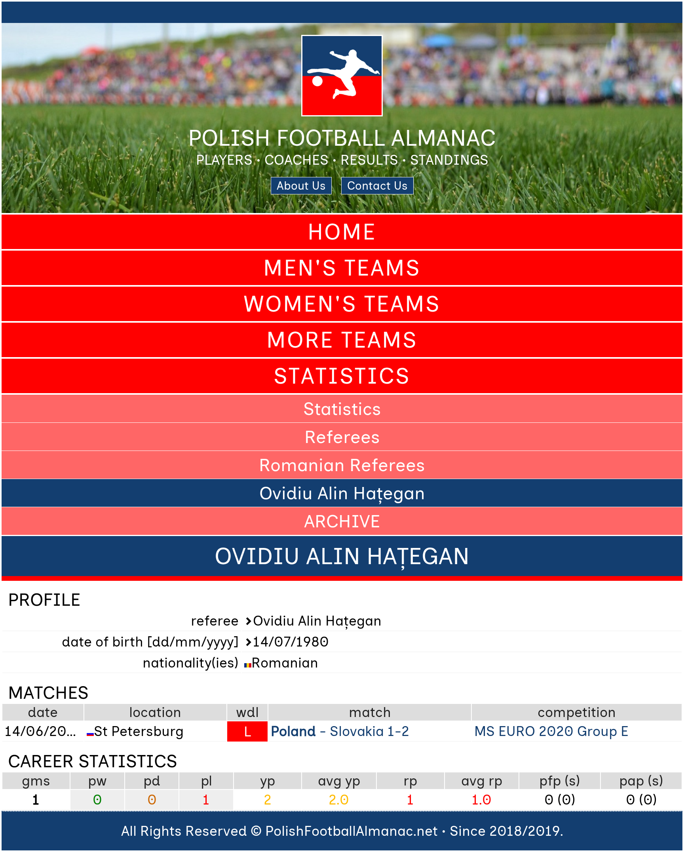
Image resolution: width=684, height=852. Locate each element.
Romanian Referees (342, 464)
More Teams (342, 340)
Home (342, 232)
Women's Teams (342, 304)
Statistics (342, 376)
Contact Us (377, 185)
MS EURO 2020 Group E (551, 731)
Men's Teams (342, 268)
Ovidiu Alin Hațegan (342, 493)
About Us (301, 185)
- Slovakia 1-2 (340, 731)
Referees (342, 436)
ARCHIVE (342, 521)
